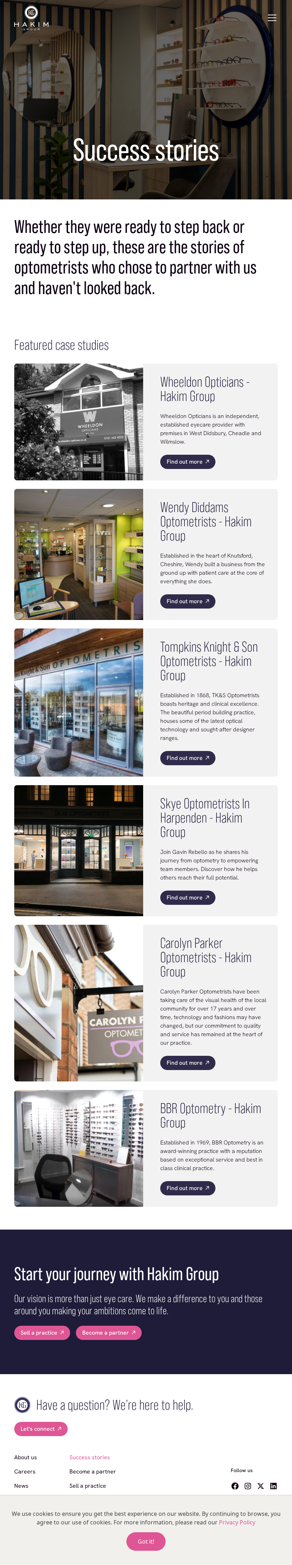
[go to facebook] (235, 1486)
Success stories (89, 1457)
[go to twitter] (260, 1486)
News (21, 1486)
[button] (272, 17)
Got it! (146, 1541)
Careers (25, 1471)
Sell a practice (87, 1486)
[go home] (31, 18)
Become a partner (92, 1471)
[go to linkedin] (273, 1486)
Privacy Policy (237, 1522)
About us (25, 1457)
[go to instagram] (248, 1486)
